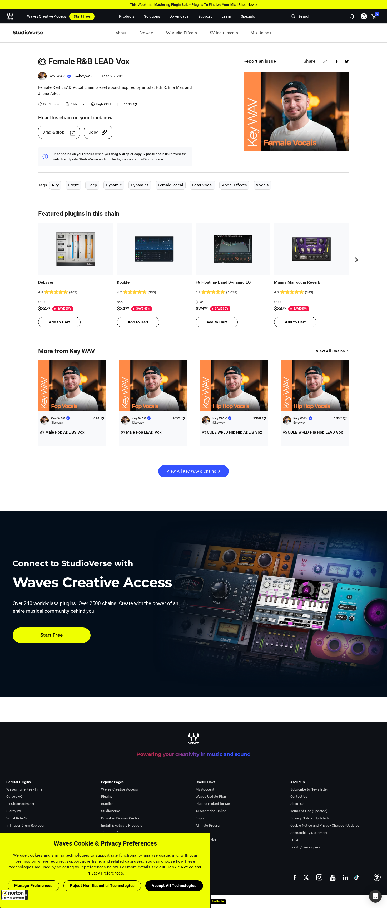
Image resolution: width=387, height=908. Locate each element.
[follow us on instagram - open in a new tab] (319, 877)
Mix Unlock (261, 33)
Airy (55, 185)
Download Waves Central (120, 818)
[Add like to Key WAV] (102, 418)
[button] (14, 895)
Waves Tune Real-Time (24, 789)
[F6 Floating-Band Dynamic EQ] (233, 249)
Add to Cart (59, 322)
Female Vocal (170, 185)
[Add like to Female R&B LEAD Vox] (134, 104)
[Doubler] (154, 249)
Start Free (51, 635)
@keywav (83, 76)
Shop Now (246, 5)
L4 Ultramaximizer (20, 804)
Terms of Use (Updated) (309, 811)
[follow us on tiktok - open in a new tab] (357, 877)
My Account (205, 789)
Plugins (107, 796)
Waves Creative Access (46, 16)
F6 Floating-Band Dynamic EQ (223, 282)
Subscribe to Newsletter (309, 789)
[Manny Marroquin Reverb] (311, 249)
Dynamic (114, 185)
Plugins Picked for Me (213, 804)
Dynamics (140, 185)
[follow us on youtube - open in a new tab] (333, 877)
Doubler (124, 282)
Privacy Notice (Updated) (309, 818)
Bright (73, 185)
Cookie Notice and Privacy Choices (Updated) (325, 825)
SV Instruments (224, 33)
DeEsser (45, 282)
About (121, 33)
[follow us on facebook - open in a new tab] (295, 877)
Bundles (107, 804)
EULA (294, 840)
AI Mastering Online (211, 811)
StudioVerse (110, 811)
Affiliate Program (209, 825)
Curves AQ (14, 796)
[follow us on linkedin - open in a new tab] (345, 877)
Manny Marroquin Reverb (297, 282)
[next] (354, 260)
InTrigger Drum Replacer (25, 825)
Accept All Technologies (174, 885)
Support (202, 818)
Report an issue (260, 61)
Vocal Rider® (16, 818)
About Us (297, 804)
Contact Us (298, 796)
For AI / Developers (305, 847)
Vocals (262, 185)
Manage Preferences (33, 885)
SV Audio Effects (181, 33)
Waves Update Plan (211, 796)
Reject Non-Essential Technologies (102, 885)
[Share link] (325, 61)
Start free (81, 16)
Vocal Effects (234, 185)
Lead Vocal (202, 185)
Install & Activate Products (121, 825)
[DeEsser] (75, 249)
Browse (146, 33)
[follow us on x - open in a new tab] (306, 877)
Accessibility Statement (309, 833)
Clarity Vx (13, 811)
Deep (92, 185)
